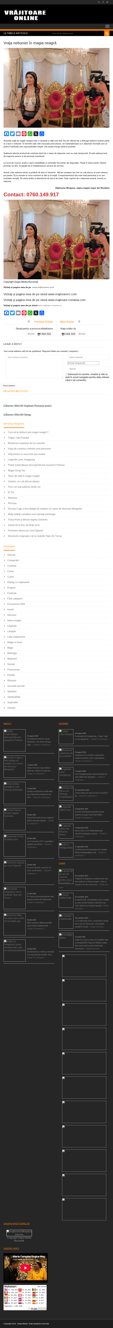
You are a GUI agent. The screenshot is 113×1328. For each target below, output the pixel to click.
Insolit (10, 609)
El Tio (11, 492)
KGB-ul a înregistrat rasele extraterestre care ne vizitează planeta (39, 943)
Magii (10, 648)
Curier (10, 577)
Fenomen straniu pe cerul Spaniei (25, 530)
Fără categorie (15, 598)
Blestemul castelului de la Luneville (26, 443)
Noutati (11, 664)
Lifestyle (11, 631)
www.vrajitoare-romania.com (66, 300)
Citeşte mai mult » (97, 927)
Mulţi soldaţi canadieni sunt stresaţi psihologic (32, 514)
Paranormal (13, 669)
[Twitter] (107, 2)
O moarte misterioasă (83, 915)
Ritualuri (11, 680)
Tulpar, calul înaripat (18, 437)
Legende (12, 626)
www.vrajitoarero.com (62, 294)
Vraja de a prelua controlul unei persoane (29, 448)
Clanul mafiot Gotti (82, 894)
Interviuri (11, 615)
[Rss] (99, 2)
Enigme (11, 587)
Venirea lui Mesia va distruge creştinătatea (92, 787)
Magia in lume (14, 642)
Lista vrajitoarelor (16, 637)
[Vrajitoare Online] (25, 16)
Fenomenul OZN (16, 604)
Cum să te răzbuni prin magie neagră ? (28, 432)
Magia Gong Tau (16, 470)
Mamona (12, 498)
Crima (10, 571)
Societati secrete (16, 686)
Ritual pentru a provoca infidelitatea (34, 328)
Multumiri (12, 658)
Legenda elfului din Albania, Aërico (89, 825)
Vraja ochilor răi (68, 328)
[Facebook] (103, 2)
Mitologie (12, 653)
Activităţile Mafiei (81, 934)
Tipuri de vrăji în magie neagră (24, 476)
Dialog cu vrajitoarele (18, 582)
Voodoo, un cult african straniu (23, 481)
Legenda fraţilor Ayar (83, 806)
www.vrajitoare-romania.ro (49, 305)
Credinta (11, 566)
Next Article (67, 321)
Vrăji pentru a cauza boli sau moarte (26, 454)
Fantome (12, 593)
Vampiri (11, 708)
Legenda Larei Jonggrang (21, 459)
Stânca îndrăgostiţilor (83, 844)
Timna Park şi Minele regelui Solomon (28, 519)
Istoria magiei (14, 620)
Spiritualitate (13, 697)
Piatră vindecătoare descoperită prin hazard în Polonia (36, 465)
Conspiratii (13, 560)
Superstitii (12, 702)
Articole (31, 334)
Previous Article (43, 321)
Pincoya (12, 503)
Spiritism (11, 691)
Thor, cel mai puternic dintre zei (24, 487)
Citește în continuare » (42, 745)
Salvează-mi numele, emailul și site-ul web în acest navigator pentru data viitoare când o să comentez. (87, 377)
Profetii (11, 675)
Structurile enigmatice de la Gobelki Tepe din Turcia (35, 536)
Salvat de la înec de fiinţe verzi (24, 525)
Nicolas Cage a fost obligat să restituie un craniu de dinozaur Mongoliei (45, 508)
